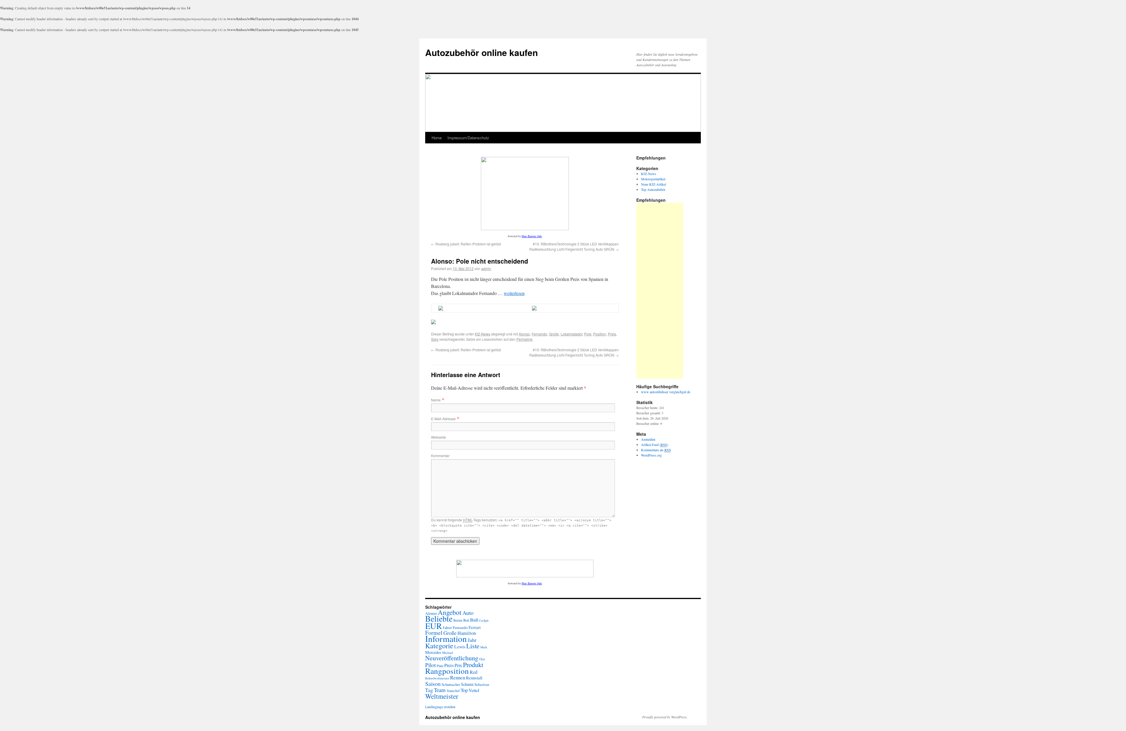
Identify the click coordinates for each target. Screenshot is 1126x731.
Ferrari (475, 627)
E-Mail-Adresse (443, 418)
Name (436, 399)
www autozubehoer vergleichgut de (665, 391)
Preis (612, 333)
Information (446, 638)
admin (486, 268)
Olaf (482, 659)
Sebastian (481, 684)
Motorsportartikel (653, 179)
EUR (433, 625)
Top (464, 690)
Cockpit (484, 620)
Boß (466, 620)
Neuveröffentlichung (451, 658)
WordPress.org (651, 455)
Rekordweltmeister (437, 678)
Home (437, 137)
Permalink (524, 339)
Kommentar (440, 455)
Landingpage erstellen (440, 706)
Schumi (467, 684)
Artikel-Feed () (654, 444)
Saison (433, 683)
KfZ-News (482, 333)
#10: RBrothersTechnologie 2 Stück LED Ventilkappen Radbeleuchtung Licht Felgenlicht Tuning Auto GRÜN (574, 246)
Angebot (450, 612)
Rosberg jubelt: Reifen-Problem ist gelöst (466, 243)
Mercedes (433, 652)
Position (599, 333)
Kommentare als (656, 449)
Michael (447, 652)
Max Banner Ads (532, 236)
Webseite (438, 437)
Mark (483, 647)
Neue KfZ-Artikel (653, 184)
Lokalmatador (571, 333)
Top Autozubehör (653, 189)
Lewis (459, 646)
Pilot (430, 665)
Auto (468, 612)
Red (473, 672)
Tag (429, 690)
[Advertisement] (659, 291)
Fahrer (447, 627)
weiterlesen (514, 293)
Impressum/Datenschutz (468, 137)
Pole (587, 333)
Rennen (457, 677)
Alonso (524, 333)
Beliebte (438, 618)
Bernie (457, 620)
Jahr (472, 639)
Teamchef (453, 690)
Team (440, 689)
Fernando (539, 333)
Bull (474, 620)
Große (554, 333)
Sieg (434, 339)
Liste (472, 645)
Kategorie (439, 645)
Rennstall (474, 678)
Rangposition (447, 670)
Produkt (473, 664)
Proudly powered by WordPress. (665, 717)
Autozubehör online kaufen (481, 52)
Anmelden (648, 439)
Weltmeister (441, 696)
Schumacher (451, 684)
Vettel (474, 690)
